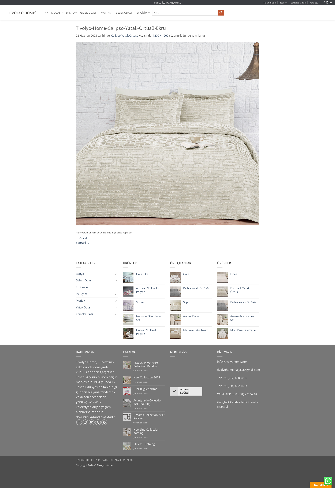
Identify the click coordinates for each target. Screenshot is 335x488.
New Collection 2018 (146, 377)
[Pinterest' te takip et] (104, 422)
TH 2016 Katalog (144, 444)
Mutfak (106, 12)
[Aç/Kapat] (116, 274)
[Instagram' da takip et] (327, 2)
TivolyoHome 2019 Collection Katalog (145, 364)
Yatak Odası (53, 12)
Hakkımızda (269, 2)
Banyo (70, 12)
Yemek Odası (88, 12)
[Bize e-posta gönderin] (331, 2)
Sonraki (82, 243)
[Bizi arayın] (98, 422)
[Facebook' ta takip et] (324, 2)
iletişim (283, 2)
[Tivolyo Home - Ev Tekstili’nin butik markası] (21, 12)
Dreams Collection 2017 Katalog (149, 416)
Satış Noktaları (298, 2)
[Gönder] (221, 13)
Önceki (82, 238)
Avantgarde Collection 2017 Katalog (147, 402)
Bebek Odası (124, 12)
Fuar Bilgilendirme (145, 389)
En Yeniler (82, 287)
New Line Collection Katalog (146, 431)
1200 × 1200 (160, 36)
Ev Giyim (142, 12)
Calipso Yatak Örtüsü (125, 36)
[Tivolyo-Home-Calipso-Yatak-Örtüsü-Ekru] (167, 133)
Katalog (314, 2)
